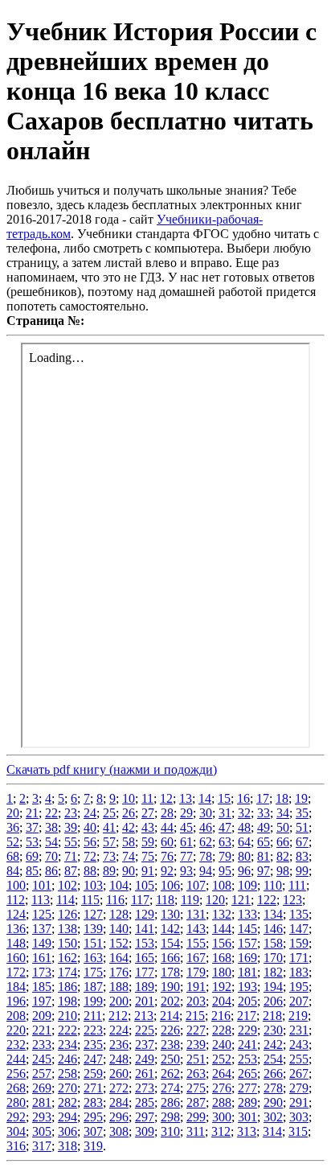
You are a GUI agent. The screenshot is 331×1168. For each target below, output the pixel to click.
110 (273, 885)
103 (93, 885)
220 (16, 1030)
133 (247, 914)
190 (170, 986)
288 (221, 1102)
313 (246, 1131)
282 (67, 1102)
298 (170, 1117)
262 (170, 1073)
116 (115, 900)
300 (221, 1117)
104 (119, 885)
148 (16, 943)
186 (67, 986)
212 (118, 1015)
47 (225, 827)
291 (299, 1102)
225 (144, 1030)
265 (247, 1073)
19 (301, 798)
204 (221, 1001)
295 (93, 1117)
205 (247, 1001)
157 (247, 943)
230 (273, 1030)
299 (196, 1117)
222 (67, 1030)
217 (246, 1015)
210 (67, 1015)
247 (93, 1059)
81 (263, 856)
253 (247, 1059)
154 (170, 943)
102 (67, 885)
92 (167, 871)
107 (196, 885)
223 (93, 1030)
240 (221, 1044)
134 (273, 914)
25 (109, 813)
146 (273, 929)
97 (263, 871)
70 (51, 856)
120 (215, 900)
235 (93, 1044)
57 (109, 842)
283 (93, 1102)
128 (119, 914)
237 (144, 1044)
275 (196, 1088)
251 (196, 1059)
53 (32, 842)
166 (170, 957)
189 (144, 986)
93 (186, 871)
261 (144, 1073)
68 (12, 856)
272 (119, 1088)
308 (119, 1131)
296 (119, 1117)
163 (93, 957)
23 (70, 813)
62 (205, 842)
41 (109, 827)
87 (70, 871)
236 (119, 1044)
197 (41, 1001)
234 (67, 1044)
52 (12, 842)
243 (299, 1044)
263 (196, 1073)
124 (16, 914)
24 (90, 813)
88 (90, 871)
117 (140, 900)
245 (41, 1059)
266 (273, 1073)
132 (221, 914)
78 (205, 856)
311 (195, 1131)
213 (143, 1015)
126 (67, 914)
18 (282, 798)
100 (16, 885)
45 (186, 827)
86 (51, 871)
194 (273, 986)
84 (12, 871)
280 (16, 1102)
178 (170, 972)
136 (16, 929)
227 (196, 1030)
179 (196, 972)
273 (144, 1088)
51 (302, 827)
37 (32, 827)
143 (196, 929)
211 (93, 1015)
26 (128, 813)
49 (263, 827)
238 (170, 1044)
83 (302, 856)
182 (273, 972)
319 (93, 1146)
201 (144, 1001)
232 (16, 1044)
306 (67, 1131)
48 (244, 827)
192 (221, 986)
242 (273, 1044)
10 (128, 798)
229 (247, 1030)
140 (119, 929)
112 (15, 900)
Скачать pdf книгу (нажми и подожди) (111, 769)
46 (205, 827)
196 (16, 1001)
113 (40, 900)
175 (93, 972)
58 (128, 842)
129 (144, 914)
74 (128, 856)
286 (170, 1102)
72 (90, 856)
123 (292, 900)
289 (247, 1102)
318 (67, 1146)
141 (144, 929)
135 (299, 914)
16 (243, 798)
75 (147, 856)
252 (221, 1059)
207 (299, 1001)
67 (302, 842)
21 (32, 813)
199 (93, 1001)
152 (119, 943)
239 (196, 1044)
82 (282, 856)
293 (41, 1117)
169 (247, 957)
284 (119, 1102)
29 (186, 813)
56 (90, 842)
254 (273, 1059)
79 (225, 856)
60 (167, 842)
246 (67, 1059)
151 (93, 943)
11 (147, 798)
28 (167, 813)
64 (244, 842)
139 (93, 929)
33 (263, 813)
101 (41, 885)
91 (147, 871)
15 (224, 798)
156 (221, 943)
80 (244, 856)
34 (282, 813)
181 (247, 972)
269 (41, 1088)
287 (196, 1102)
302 (273, 1117)
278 (273, 1088)
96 (244, 871)
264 (221, 1073)
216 (221, 1015)
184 (16, 986)
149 (41, 943)
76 (167, 856)
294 (67, 1117)
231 (299, 1030)
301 (247, 1117)
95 (225, 871)
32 (244, 813)
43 (147, 827)
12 (166, 798)
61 (186, 842)
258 (67, 1073)
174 (67, 972)
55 (70, 842)
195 (299, 986)
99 (302, 871)
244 (16, 1059)
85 (32, 871)
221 (41, 1030)
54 (51, 842)
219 (298, 1015)
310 (170, 1131)
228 (221, 1030)
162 (67, 957)
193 (247, 986)
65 (263, 842)
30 (205, 813)
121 (241, 900)
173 (41, 972)
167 (196, 957)
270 (67, 1088)
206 (273, 1001)
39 (70, 827)
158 (273, 943)
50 (282, 827)
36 (12, 827)
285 (144, 1102)
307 (93, 1131)
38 (51, 827)
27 (147, 813)
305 (41, 1131)
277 (247, 1088)
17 (262, 798)
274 (170, 1088)
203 (196, 1001)
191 (196, 986)
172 (16, 972)
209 (41, 1015)
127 (93, 914)
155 (196, 943)
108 (221, 885)
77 (186, 856)
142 (170, 929)
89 (109, 871)
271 (93, 1088)
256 (16, 1073)
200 (119, 1001)
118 (165, 900)
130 (170, 914)
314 (272, 1131)
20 (12, 813)
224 (119, 1030)
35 (302, 813)
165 (144, 957)
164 (119, 957)
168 (221, 957)
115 (90, 900)
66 (282, 842)
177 (144, 972)
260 (119, 1073)
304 (16, 1131)
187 (93, 986)
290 (273, 1102)
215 (195, 1015)
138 (67, 929)
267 (299, 1073)
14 (204, 798)
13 (185, 798)
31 (225, 813)
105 (144, 885)
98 (282, 871)
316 (16, 1146)
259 (93, 1073)
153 (144, 943)
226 (170, 1030)
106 (170, 885)
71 (70, 856)
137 (41, 929)
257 (41, 1073)
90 (128, 871)
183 (299, 972)
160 (16, 957)
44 (167, 827)
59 (147, 842)
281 (41, 1102)
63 (225, 842)
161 (41, 957)
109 (247, 885)
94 (205, 871)
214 (169, 1015)
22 (51, 813)
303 (299, 1117)
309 (144, 1131)
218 (272, 1015)
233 (41, 1044)
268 (16, 1088)
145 (247, 929)
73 (109, 856)
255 (299, 1059)
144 (221, 929)
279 (299, 1088)
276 (221, 1088)
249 (144, 1059)
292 (16, 1117)
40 (90, 827)
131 (196, 914)
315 (298, 1131)
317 (41, 1146)
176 (119, 972)
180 (221, 972)
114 (65, 900)
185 (41, 986)
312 (221, 1131)
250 (170, 1059)
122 (266, 900)
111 (297, 885)
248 (119, 1059)
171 (299, 957)
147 (299, 929)
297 (144, 1117)
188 (119, 986)
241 (247, 1044)
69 (32, 856)
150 (67, 943)
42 (128, 827)
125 (41, 914)
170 (273, 957)
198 (67, 1001)
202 (170, 1001)
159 (299, 943)
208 (16, 1015)
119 (190, 900)
